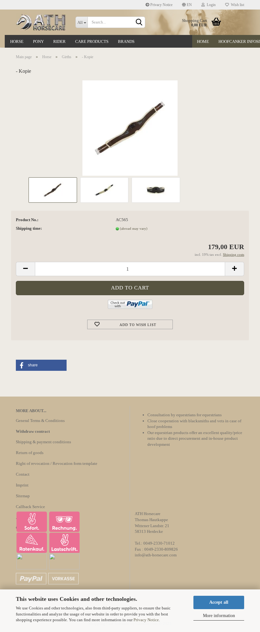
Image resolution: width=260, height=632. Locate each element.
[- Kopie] (130, 127)
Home (203, 41)
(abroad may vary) (133, 228)
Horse (16, 41)
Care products (91, 41)
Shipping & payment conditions (43, 441)
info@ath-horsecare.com (156, 555)
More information (219, 615)
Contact (22, 474)
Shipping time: (29, 228)
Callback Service (30, 506)
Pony (38, 41)
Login (210, 5)
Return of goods (29, 452)
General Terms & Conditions (40, 420)
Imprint (22, 485)
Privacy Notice (146, 619)
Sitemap (23, 495)
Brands (126, 41)
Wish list (236, 5)
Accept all (218, 602)
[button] (41, 365)
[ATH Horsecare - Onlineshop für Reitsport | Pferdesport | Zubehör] (41, 22)
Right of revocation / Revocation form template (56, 463)
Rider (59, 41)
